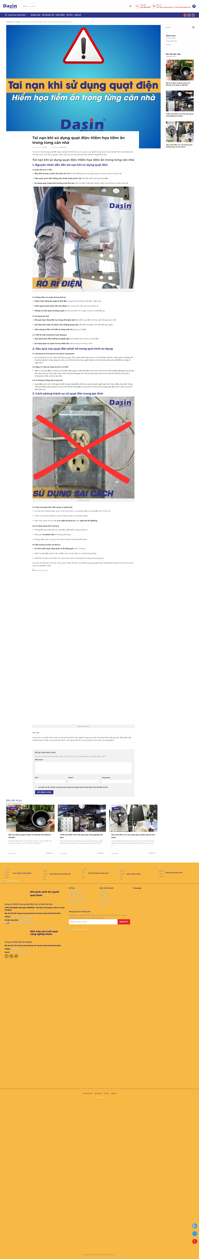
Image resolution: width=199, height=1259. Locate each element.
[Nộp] (130, 6)
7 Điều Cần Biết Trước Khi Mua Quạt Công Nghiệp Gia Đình (81, 836)
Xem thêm (12, 853)
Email (71, 778)
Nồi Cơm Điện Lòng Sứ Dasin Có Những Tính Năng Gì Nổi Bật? (29, 836)
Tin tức (69, 15)
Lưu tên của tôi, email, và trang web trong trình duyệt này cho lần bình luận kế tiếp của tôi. (73, 787)
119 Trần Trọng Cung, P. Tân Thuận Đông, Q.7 (174, 7)
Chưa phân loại (171, 41)
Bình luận (39, 760)
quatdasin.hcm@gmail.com (20, 952)
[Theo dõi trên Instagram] (11, 956)
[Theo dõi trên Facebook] (6, 956)
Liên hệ (77, 15)
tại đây (68, 563)
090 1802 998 (145, 7)
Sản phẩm (60, 15)
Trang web (106, 778)
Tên (37, 778)
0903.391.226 (16, 917)
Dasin (71, 511)
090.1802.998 (27, 917)
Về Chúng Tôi (48, 15)
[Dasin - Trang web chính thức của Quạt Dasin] (10, 6)
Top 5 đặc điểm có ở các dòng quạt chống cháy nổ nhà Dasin (133, 836)
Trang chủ (35, 15)
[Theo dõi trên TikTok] (16, 956)
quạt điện (45, 738)
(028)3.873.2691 (24, 920)
